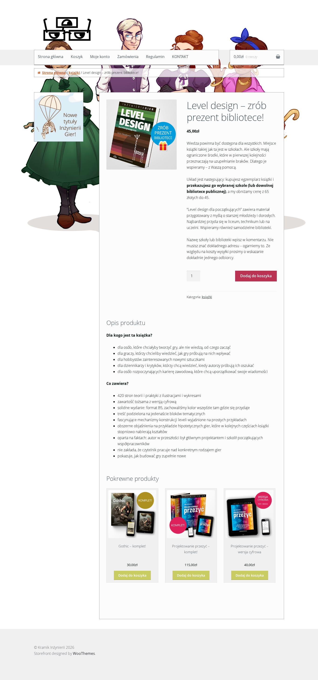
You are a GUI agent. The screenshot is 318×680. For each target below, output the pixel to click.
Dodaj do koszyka (256, 275)
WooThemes (84, 653)
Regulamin (155, 56)
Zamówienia (128, 56)
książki (74, 72)
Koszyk (77, 56)
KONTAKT (180, 56)
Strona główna (50, 56)
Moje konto (100, 56)
